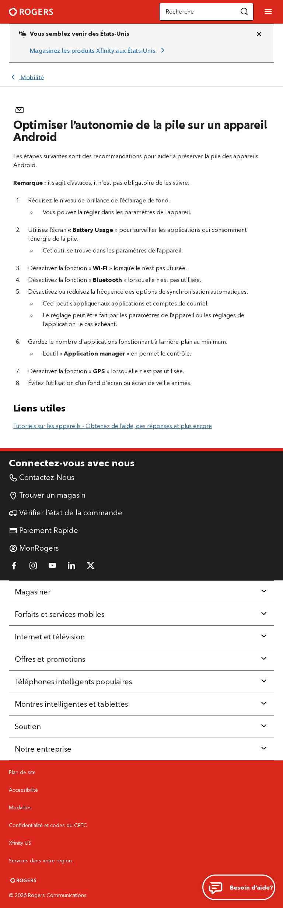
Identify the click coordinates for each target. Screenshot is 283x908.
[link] (98, 50)
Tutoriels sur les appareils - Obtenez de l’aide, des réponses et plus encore (112, 426)
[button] (244, 12)
